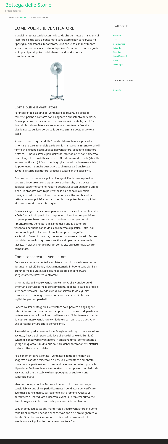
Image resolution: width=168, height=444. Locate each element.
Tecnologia (118, 64)
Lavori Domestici (120, 56)
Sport (115, 60)
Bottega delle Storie (28, 4)
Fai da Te (117, 48)
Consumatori (119, 43)
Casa (115, 39)
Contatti (117, 90)
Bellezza (117, 35)
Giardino (117, 52)
